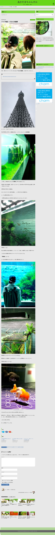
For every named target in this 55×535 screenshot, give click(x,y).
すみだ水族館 (21, 447)
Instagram (27, 4)
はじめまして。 (5, 14)
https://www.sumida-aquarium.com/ (9, 76)
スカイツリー (16, 447)
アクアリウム (4, 447)
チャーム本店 (38, 71)
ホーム (24, 4)
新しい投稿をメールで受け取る (7, 482)
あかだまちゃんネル (27, 2)
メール (2, 472)
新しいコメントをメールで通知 (7, 480)
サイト (2, 476)
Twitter (31, 4)
